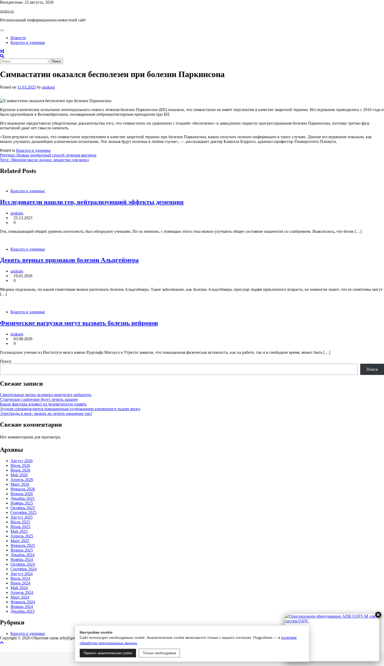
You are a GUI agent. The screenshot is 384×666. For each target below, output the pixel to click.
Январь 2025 (21, 550)
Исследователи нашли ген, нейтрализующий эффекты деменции (92, 202)
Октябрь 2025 (22, 508)
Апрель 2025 (21, 536)
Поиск (5, 361)
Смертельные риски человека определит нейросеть (45, 394)
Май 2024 (19, 588)
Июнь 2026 (20, 470)
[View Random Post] (2, 51)
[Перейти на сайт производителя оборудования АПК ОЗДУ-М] (332, 637)
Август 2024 (21, 573)
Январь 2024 (21, 606)
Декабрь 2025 (22, 498)
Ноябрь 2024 (21, 559)
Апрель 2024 (21, 592)
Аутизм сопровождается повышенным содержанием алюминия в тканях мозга (70, 409)
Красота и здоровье (27, 42)
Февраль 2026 (22, 489)
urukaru (48, 87)
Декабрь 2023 (22, 611)
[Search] (2, 56)
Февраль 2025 (22, 545)
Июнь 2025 (20, 526)
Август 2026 (21, 461)
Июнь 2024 (20, 583)
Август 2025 (21, 517)
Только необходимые (159, 653)
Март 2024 (19, 597)
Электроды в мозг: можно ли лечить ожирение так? (46, 413)
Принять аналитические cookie (108, 653)
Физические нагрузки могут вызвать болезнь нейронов (79, 323)
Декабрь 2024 (22, 555)
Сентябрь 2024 (23, 569)
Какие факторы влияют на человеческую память (43, 404)
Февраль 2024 (22, 602)
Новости (18, 38)
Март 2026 (19, 484)
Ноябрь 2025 (21, 503)
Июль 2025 (20, 522)
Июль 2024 (20, 578)
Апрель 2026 (21, 479)
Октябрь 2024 (22, 564)
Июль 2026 (20, 465)
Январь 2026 (21, 493)
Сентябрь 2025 (23, 512)
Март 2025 (19, 540)
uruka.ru (7, 11)
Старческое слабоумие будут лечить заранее (39, 399)
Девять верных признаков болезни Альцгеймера (69, 260)
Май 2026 (19, 475)
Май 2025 (19, 531)
